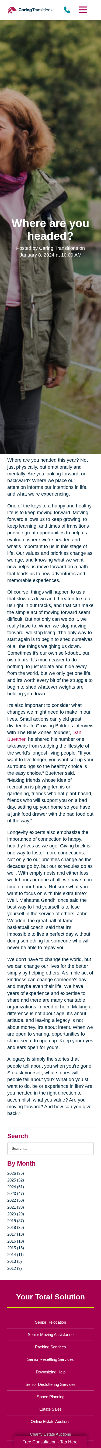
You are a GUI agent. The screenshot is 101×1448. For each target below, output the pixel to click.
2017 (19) (15, 1234)
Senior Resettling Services (50, 1359)
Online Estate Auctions (51, 1421)
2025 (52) (15, 1180)
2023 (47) (15, 1193)
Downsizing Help (50, 1372)
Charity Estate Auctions (50, 1434)
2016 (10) (15, 1241)
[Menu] (82, 10)
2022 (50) (15, 1200)
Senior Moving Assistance (51, 1334)
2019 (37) (15, 1220)
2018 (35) (15, 1227)
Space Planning (50, 1396)
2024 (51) (15, 1186)
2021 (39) (15, 1207)
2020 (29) (15, 1214)
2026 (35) (15, 1173)
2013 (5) (14, 1261)
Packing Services (50, 1347)
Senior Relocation (50, 1322)
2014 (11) (15, 1254)
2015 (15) (15, 1248)
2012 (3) (14, 1268)
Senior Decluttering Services (51, 1384)
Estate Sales (50, 1409)
